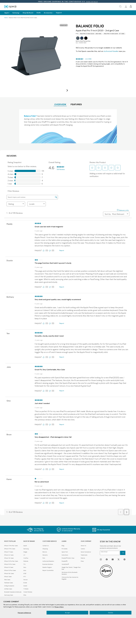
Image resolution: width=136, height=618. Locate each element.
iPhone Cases (8, 577)
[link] (126, 6)
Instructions (65, 555)
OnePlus (25, 558)
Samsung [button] (15, 12)
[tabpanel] (68, 126)
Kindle (25, 583)
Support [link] (59, 12)
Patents (83, 558)
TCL (24, 564)
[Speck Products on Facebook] (107, 559)
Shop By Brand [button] (28, 12)
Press (82, 561)
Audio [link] (39, 12)
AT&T (24, 573)
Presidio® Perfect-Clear (68, 558)
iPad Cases (7, 580)
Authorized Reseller (111, 51)
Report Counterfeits (47, 570)
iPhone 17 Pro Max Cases (11, 546)
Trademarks (84, 555)
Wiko (24, 595)
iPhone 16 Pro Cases (9, 564)
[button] (131, 6)
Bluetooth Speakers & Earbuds (12, 592)
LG (24, 555)
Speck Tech (65, 552)
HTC (24, 577)
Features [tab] (76, 104)
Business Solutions (47, 564)
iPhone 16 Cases (8, 567)
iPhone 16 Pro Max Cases (11, 561)
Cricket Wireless (27, 592)
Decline (110, 612)
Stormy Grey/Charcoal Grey (77, 38)
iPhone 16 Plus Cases (10, 570)
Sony (24, 567)
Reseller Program (47, 567)
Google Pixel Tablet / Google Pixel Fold (71, 568)
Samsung (26, 549)
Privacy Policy (59, 607)
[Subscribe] (122, 553)
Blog (63, 546)
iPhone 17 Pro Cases (9, 549)
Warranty (45, 555)
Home (6, 18)
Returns (44, 552)
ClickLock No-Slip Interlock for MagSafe (70, 578)
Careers (83, 549)
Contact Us (45, 546)
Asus (24, 570)
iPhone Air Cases (8, 555)
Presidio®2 (65, 561)
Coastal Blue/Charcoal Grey (81, 38)
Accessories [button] (48, 12)
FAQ (43, 558)
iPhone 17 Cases (8, 552)
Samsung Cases (8, 595)
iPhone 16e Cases (9, 573)
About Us (83, 546)
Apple (25, 546)
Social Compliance (86, 552)
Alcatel (25, 586)
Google (25, 552)
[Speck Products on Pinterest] (124, 559)
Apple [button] (6, 12)
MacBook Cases (8, 583)
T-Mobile (25, 589)
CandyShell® (65, 564)
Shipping (45, 549)
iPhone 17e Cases (9, 558)
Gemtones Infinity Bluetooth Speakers (69, 573)
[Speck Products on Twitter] (118, 559)
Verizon (25, 580)
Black (85, 38)
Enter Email (104, 552)
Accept (67, 612)
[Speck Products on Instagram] (101, 559)
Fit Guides (64, 549)
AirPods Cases (8, 589)
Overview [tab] (60, 104)
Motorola (25, 561)
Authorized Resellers (48, 561)
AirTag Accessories (9, 586)
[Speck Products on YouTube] (113, 559)
